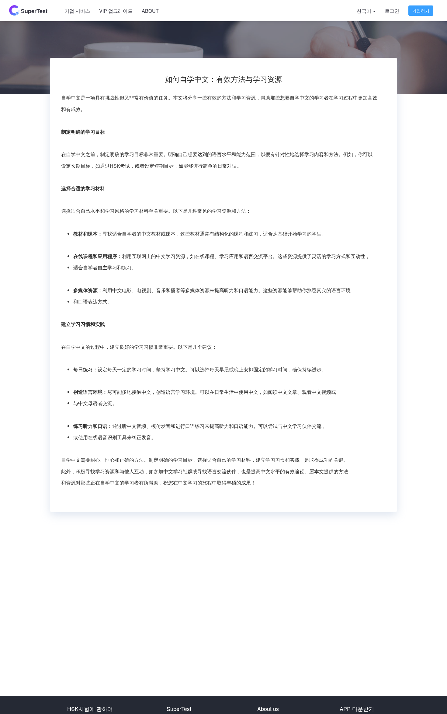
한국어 (364, 10)
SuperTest (33, 11)
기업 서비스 (77, 10)
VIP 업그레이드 (116, 10)
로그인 (392, 10)
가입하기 (420, 11)
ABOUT (150, 10)
